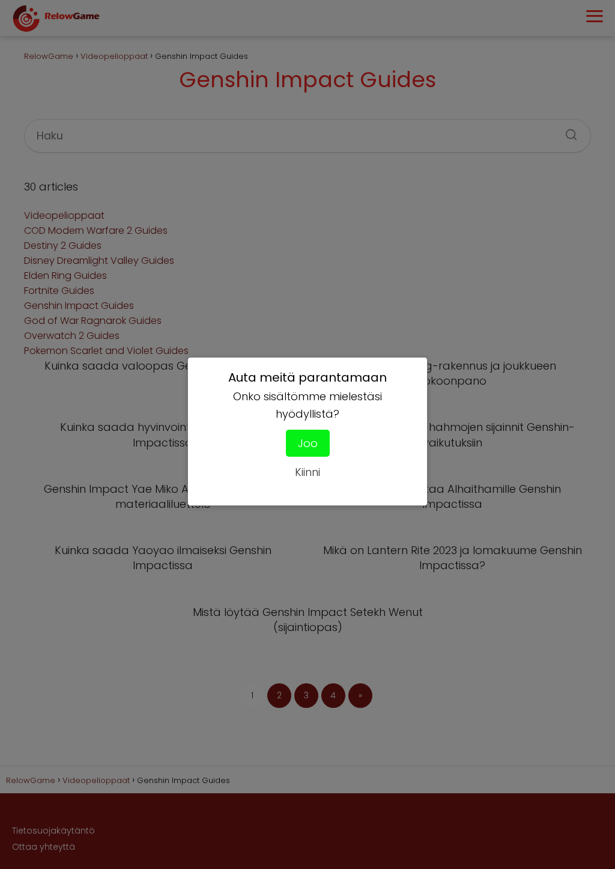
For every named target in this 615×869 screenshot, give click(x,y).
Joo (308, 443)
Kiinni (307, 472)
